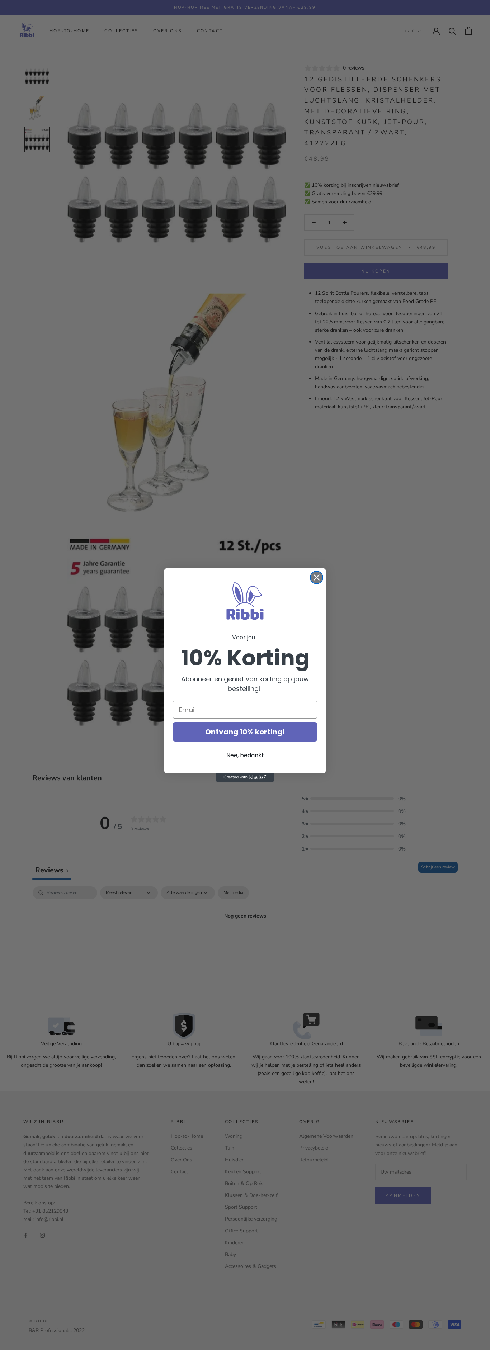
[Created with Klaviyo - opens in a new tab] (245, 777)
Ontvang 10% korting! (245, 732)
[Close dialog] (316, 577)
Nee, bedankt (245, 755)
